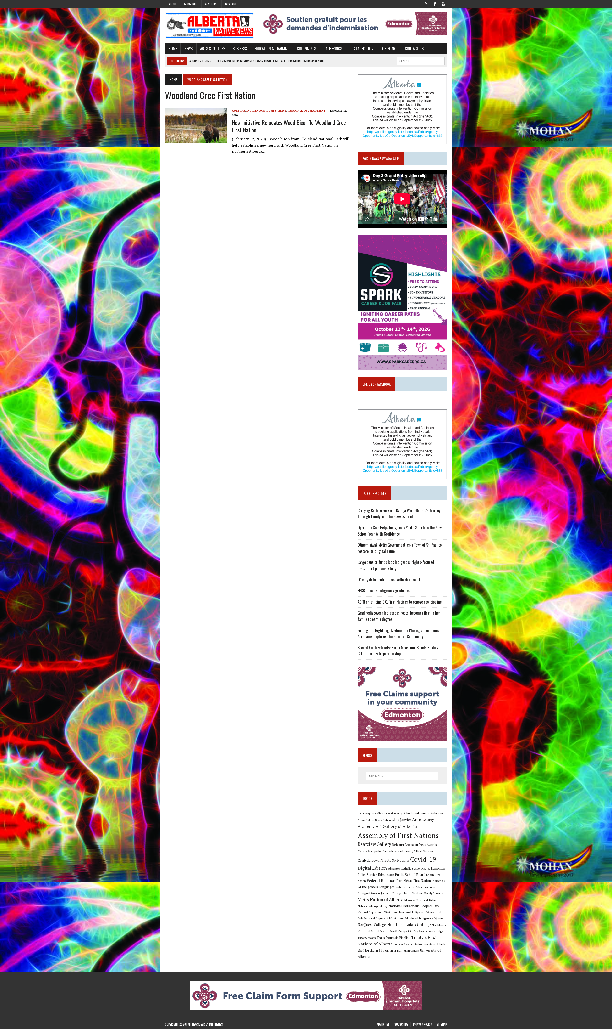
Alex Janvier (401, 819)
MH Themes (216, 1024)
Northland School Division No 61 (377, 931)
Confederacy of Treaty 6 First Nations (407, 851)
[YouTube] (443, 3)
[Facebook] (434, 3)
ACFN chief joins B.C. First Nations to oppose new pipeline (400, 602)
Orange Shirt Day (408, 931)
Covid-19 (423, 859)
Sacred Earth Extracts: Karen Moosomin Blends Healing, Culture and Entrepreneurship (398, 651)
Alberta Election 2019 (389, 813)
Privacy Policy (422, 1024)
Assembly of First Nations (398, 835)
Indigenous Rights (261, 110)
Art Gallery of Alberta (396, 826)
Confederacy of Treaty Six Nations (383, 860)
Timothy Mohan (367, 937)
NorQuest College (372, 924)
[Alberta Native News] (209, 25)
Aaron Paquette (367, 813)
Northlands (439, 925)
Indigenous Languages (378, 887)
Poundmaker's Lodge (431, 931)
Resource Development (307, 110)
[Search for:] (402, 776)
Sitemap (442, 1024)
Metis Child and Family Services (423, 893)
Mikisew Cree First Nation (420, 900)
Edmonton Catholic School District (409, 868)
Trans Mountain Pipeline (393, 938)
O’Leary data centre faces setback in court (389, 579)
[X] (426, 3)
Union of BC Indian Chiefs (402, 950)
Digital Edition (361, 48)
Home (173, 48)
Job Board (389, 48)
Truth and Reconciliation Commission (414, 944)
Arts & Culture (212, 48)
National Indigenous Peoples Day (413, 906)
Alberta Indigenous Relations (423, 813)
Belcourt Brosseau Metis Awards (414, 845)
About (173, 4)
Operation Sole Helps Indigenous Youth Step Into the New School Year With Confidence (400, 531)
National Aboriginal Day (373, 906)
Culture (238, 110)
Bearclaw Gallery (374, 844)
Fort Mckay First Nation (413, 880)
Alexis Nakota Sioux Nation (374, 820)
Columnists (306, 48)
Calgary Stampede (369, 851)
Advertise (211, 4)
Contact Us (414, 48)
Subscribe (191, 4)
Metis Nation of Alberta (380, 899)
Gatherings (332, 48)
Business (240, 48)
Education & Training (272, 48)
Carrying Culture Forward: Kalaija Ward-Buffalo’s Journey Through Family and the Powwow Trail (399, 514)
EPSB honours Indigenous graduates (384, 591)
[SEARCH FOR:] (421, 60)
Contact (231, 4)
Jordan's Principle (392, 893)
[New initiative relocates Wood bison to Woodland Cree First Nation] (196, 140)
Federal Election (381, 880)
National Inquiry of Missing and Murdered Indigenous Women (404, 918)
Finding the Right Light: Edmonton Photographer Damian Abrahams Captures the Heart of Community (399, 633)
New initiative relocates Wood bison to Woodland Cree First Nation (289, 126)
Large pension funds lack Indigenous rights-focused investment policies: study (396, 565)
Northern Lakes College (409, 924)
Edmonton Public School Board (401, 874)
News (188, 48)
